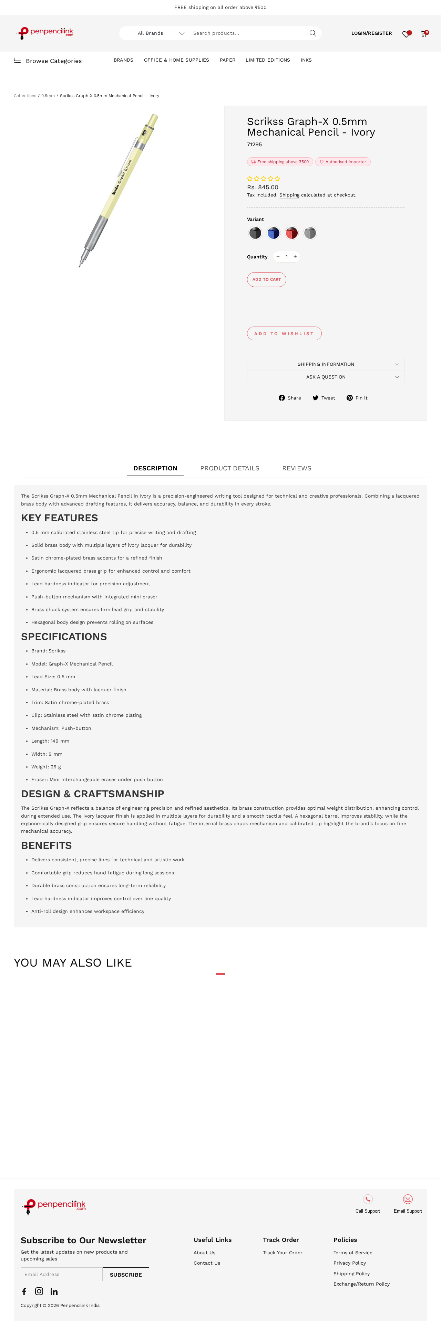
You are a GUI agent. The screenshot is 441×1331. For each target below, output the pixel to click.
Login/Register (371, 33)
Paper (228, 60)
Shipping (289, 195)
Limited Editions (268, 60)
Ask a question (326, 377)
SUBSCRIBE (126, 1274)
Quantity (257, 256)
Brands (124, 60)
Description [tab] (155, 468)
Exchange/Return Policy (362, 1284)
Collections (25, 95)
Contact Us (207, 1263)
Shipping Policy (352, 1273)
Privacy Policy (350, 1263)
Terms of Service (353, 1252)
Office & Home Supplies (176, 60)
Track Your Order (282, 1252)
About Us (204, 1252)
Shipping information (326, 364)
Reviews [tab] (296, 468)
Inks (306, 60)
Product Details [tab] (229, 468)
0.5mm (48, 95)
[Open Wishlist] (406, 33)
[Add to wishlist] (24, 1002)
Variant (255, 219)
